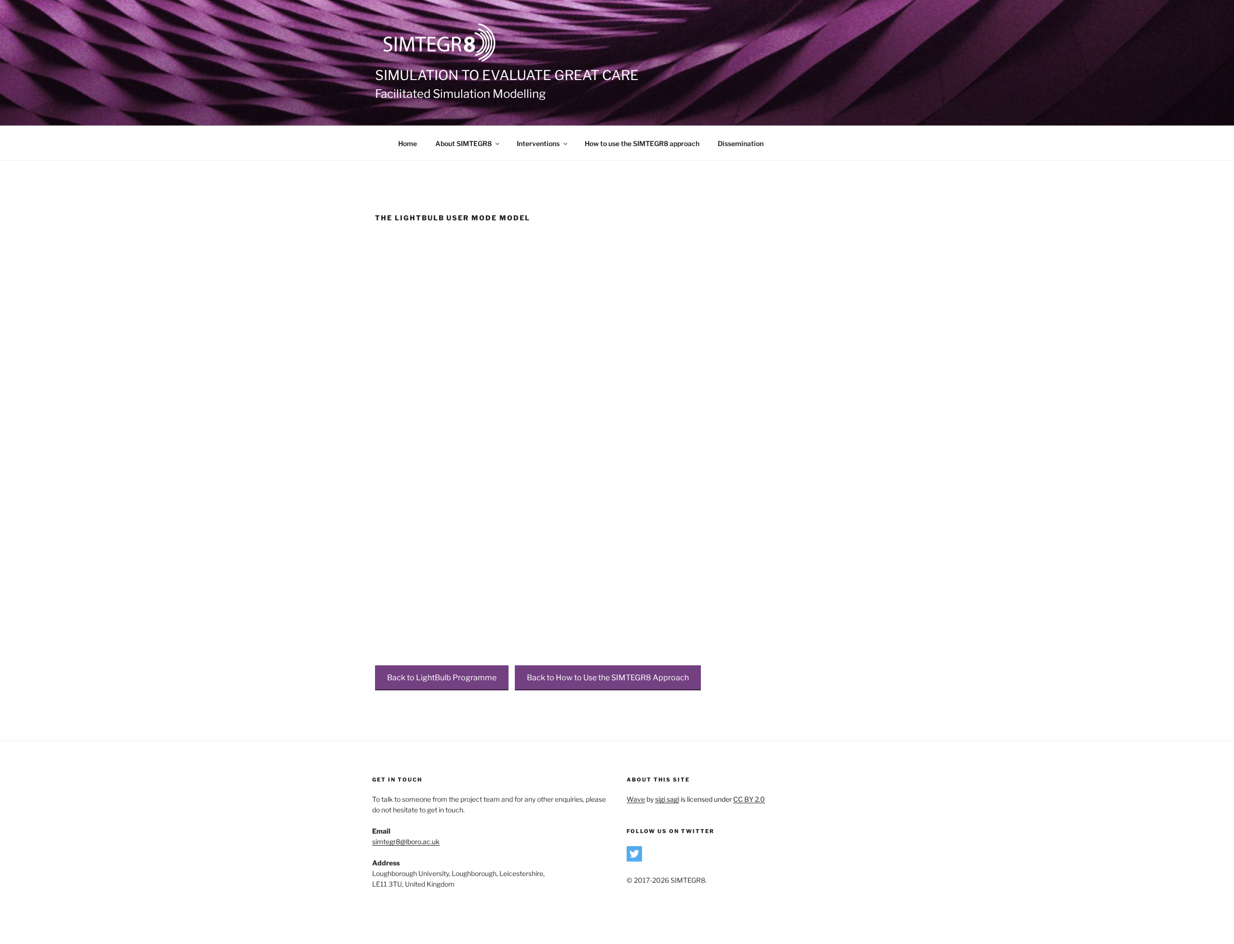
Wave (636, 799)
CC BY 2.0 (749, 799)
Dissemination (741, 143)
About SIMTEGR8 (463, 143)
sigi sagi (667, 799)
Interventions (538, 143)
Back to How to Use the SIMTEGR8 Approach (608, 677)
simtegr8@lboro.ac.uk (406, 841)
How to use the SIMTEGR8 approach (642, 143)
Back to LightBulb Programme (441, 677)
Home (407, 143)
